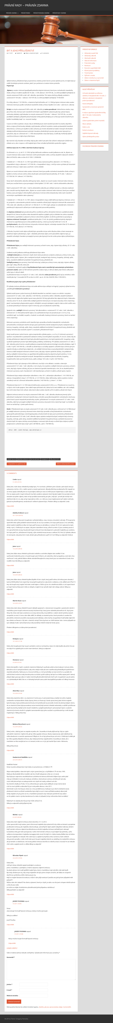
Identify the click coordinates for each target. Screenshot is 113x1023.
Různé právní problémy (92, 70)
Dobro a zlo (86, 127)
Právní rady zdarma (59, 13)
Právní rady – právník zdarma (26, 5)
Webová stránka (12, 996)
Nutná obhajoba (87, 104)
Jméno (9, 984)
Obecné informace (90, 61)
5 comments (45, 53)
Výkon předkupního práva (90, 136)
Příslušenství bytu (55, 459)
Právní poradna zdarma (41, 13)
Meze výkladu (86, 124)
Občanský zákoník (90, 56)
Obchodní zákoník (90, 58)
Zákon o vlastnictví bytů (31, 53)
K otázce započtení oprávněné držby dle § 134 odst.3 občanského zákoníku (94, 115)
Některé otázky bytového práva (65, 464)
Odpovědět (10, 506)
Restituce (87, 65)
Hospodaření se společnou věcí (17, 464)
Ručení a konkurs (87, 130)
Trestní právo (88, 73)
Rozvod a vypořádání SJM (92, 68)
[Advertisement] (41, 65)
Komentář (11, 957)
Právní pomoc (25, 13)
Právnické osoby (89, 63)
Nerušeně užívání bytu (23, 459)
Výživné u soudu (89, 75)
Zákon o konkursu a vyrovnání (94, 78)
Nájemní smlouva (11, 459)
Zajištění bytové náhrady (90, 133)
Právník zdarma (11, 13)
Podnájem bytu (45, 459)
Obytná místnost (35, 459)
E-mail (9, 990)
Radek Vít (19, 53)
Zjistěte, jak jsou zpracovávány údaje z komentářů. (55, 1007)
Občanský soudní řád (91, 53)
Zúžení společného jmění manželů (93, 121)
